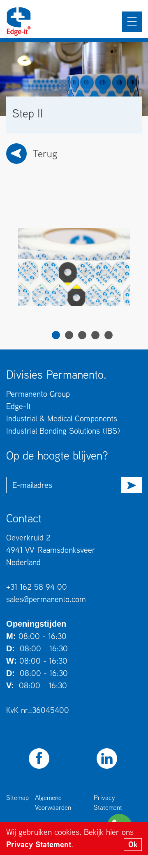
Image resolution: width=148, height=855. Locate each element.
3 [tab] (82, 335)
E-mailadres (32, 485)
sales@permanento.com (46, 599)
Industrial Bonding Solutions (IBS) (63, 430)
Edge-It (18, 406)
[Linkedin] (107, 758)
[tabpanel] (74, 267)
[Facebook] (39, 758)
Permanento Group (38, 393)
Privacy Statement (38, 844)
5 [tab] (108, 335)
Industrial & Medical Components (61, 418)
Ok (132, 844)
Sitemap (17, 797)
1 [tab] (55, 335)
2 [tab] (69, 335)
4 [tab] (95, 335)
